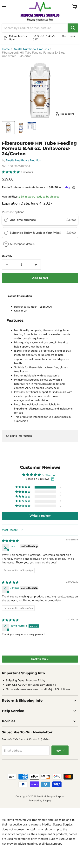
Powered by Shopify (40, 800)
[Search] (73, 27)
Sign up (60, 750)
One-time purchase (23, 220)
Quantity (7, 256)
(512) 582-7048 (42, 36)
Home (6, 49)
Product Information (19, 296)
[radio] (6, 219)
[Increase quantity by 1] (36, 265)
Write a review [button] (40, 516)
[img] (10, 541)
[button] (11, 172)
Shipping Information (19, 436)
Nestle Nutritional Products (31, 49)
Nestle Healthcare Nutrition (23, 160)
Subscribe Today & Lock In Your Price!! (36, 233)
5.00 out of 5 (50, 475)
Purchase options (13, 212)
